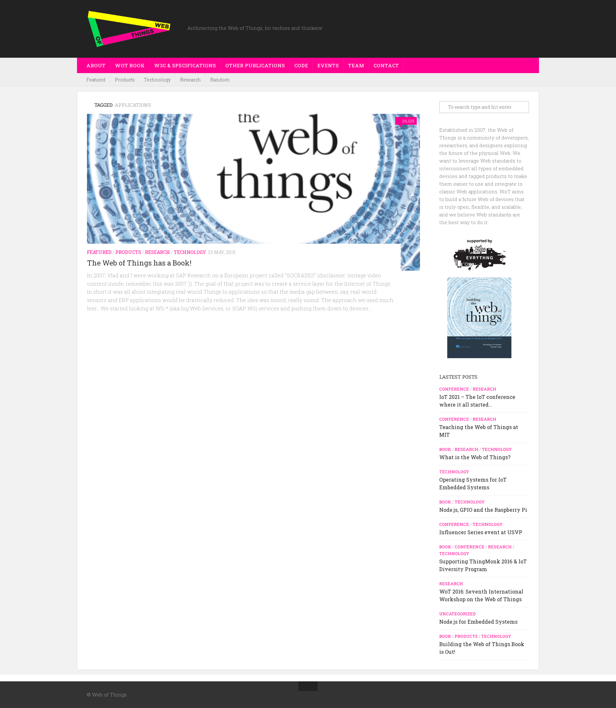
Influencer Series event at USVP (480, 532)
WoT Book (130, 65)
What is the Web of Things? (474, 457)
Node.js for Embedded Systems (478, 621)
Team (356, 65)
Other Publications (255, 65)
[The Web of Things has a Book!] (253, 192)
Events (328, 65)
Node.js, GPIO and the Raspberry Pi (483, 509)
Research (190, 80)
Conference (454, 389)
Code (301, 65)
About (96, 65)
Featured (96, 80)
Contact (386, 65)
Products (125, 80)
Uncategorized (457, 614)
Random (219, 80)
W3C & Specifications (185, 65)
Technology (157, 80)
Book (445, 449)
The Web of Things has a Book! (139, 262)
